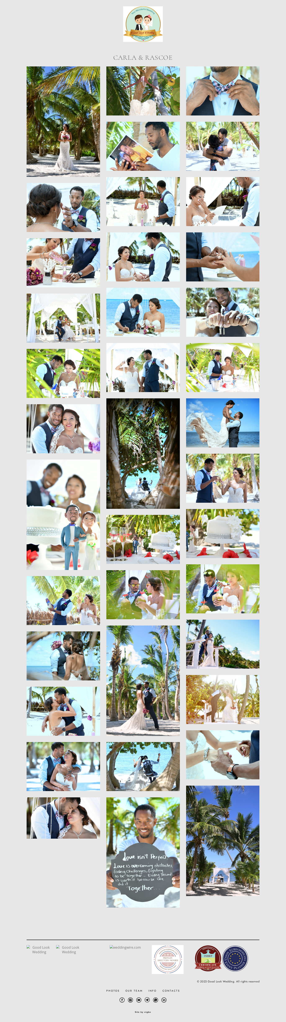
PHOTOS (113, 991)
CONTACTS (171, 991)
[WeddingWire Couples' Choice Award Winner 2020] (69, 952)
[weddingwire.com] (125, 947)
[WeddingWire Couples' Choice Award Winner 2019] (39, 952)
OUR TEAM (134, 991)
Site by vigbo (143, 1012)
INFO (152, 991)
